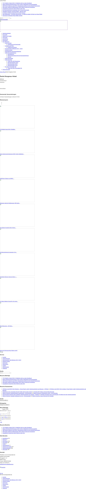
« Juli (1, 422)
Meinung (4, 439)
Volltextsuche (6, 367)
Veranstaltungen (6, 69)
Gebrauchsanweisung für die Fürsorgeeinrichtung (18, 55)
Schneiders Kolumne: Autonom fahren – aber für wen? (14, 11)
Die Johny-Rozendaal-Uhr (10, 67)
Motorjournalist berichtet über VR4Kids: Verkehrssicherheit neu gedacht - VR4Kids (21, 394)
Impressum (5, 363)
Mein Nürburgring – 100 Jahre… (6, 325)
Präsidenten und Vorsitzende (14, 44)
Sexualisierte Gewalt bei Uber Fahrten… (8, 227)
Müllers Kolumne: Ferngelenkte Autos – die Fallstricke (45, 393)
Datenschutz (5, 364)
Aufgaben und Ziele (9, 46)
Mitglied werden (8, 50)
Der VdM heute (6, 41)
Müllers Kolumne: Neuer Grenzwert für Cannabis (43, 396)
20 (5, 417)
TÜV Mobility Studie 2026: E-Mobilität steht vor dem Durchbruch (17, 3)
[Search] (10, 18)
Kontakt (4, 357)
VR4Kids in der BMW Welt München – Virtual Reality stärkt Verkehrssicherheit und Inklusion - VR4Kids (25, 389)
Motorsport (5, 40)
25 (2, 419)
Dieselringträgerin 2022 (13, 62)
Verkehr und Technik (7, 36)
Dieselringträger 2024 (13, 65)
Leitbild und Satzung (12, 47)
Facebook (5, 368)
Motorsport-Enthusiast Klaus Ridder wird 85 (12, 15)
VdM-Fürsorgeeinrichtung (10, 53)
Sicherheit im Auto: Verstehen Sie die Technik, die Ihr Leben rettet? (17, 392)
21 (6, 417)
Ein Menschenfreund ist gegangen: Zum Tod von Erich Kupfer (16, 10)
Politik (4, 444)
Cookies (4, 365)
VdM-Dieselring (8, 60)
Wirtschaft (5, 37)
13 (5, 415)
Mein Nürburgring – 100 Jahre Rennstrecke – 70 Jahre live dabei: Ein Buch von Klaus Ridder (22, 14)
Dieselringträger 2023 (13, 64)
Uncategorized (6, 445)
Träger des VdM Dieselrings (14, 61)
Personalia (5, 34)
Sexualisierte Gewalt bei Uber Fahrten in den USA (14, 8)
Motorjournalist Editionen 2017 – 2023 (14, 48)
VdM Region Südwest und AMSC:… (7, 178)
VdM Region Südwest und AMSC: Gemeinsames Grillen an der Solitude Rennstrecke (21, 6)
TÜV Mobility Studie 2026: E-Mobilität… (8, 129)
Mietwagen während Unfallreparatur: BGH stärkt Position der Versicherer (19, 7)
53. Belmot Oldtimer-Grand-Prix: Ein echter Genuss (14, 13)
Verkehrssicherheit (7, 33)
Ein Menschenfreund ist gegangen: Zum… (8, 252)
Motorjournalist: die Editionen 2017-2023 (12, 360)
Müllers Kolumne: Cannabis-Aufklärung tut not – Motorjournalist (17, 396)
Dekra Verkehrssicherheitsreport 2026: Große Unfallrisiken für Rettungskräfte (20, 4)
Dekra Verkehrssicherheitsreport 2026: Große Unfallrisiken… (12, 154)
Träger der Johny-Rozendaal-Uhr (15, 68)
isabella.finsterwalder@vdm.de (6, 464)
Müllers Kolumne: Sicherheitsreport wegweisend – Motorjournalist (17, 393)
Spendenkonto (11, 54)
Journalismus (5, 39)
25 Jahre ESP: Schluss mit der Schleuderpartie (44, 392)
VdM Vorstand (8, 43)
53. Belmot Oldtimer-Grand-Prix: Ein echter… (9, 301)
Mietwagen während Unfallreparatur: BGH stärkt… (10, 203)
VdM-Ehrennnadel (9, 58)
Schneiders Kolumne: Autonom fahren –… (8, 276)
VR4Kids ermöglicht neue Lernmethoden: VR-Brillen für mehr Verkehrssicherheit (58, 394)
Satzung (9, 57)
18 (2, 417)
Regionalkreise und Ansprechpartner (13, 51)
